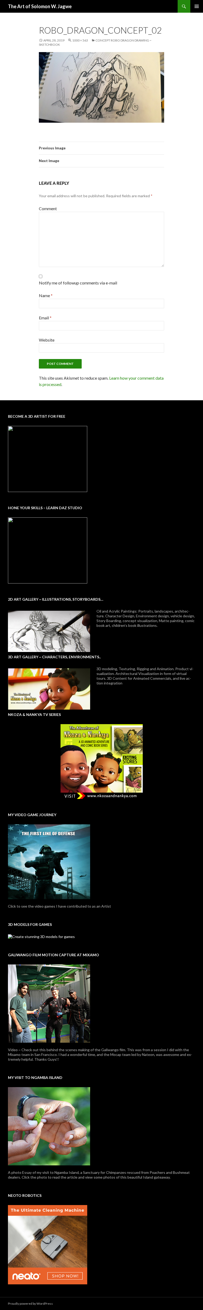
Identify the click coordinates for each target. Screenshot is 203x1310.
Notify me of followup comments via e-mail (78, 282)
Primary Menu (196, 6)
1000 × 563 (80, 40)
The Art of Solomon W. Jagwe (40, 6)
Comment (48, 208)
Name (46, 295)
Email (45, 317)
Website (46, 339)
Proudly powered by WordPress (30, 1304)
